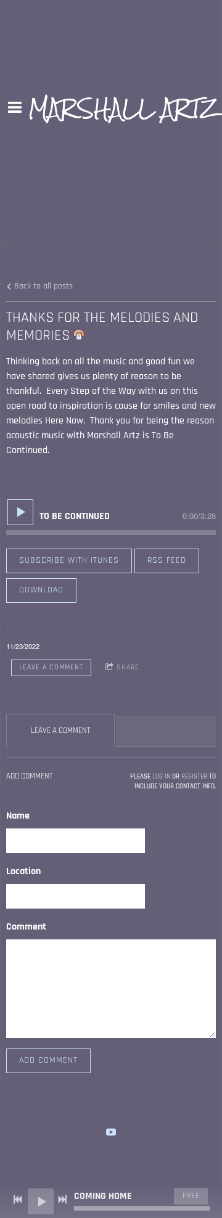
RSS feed (166, 560)
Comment (26, 926)
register (194, 776)
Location (23, 871)
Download (41, 589)
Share (128, 667)
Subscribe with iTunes (69, 560)
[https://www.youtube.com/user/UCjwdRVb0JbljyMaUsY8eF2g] (111, 1132)
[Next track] (62, 1199)
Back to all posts (42, 286)
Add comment (48, 1060)
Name (18, 815)
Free (191, 1195)
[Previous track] (17, 1199)
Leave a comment (51, 667)
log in (161, 776)
